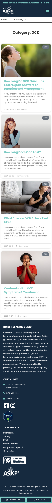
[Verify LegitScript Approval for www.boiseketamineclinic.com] (8, 421)
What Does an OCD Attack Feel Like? (26, 220)
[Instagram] (13, 405)
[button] (47, 11)
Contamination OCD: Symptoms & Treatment (21, 290)
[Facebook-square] (6, 405)
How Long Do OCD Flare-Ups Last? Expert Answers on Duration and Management (24, 85)
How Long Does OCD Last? (22, 152)
